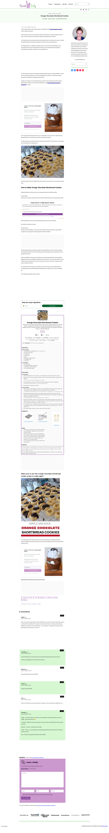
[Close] (74, 403)
